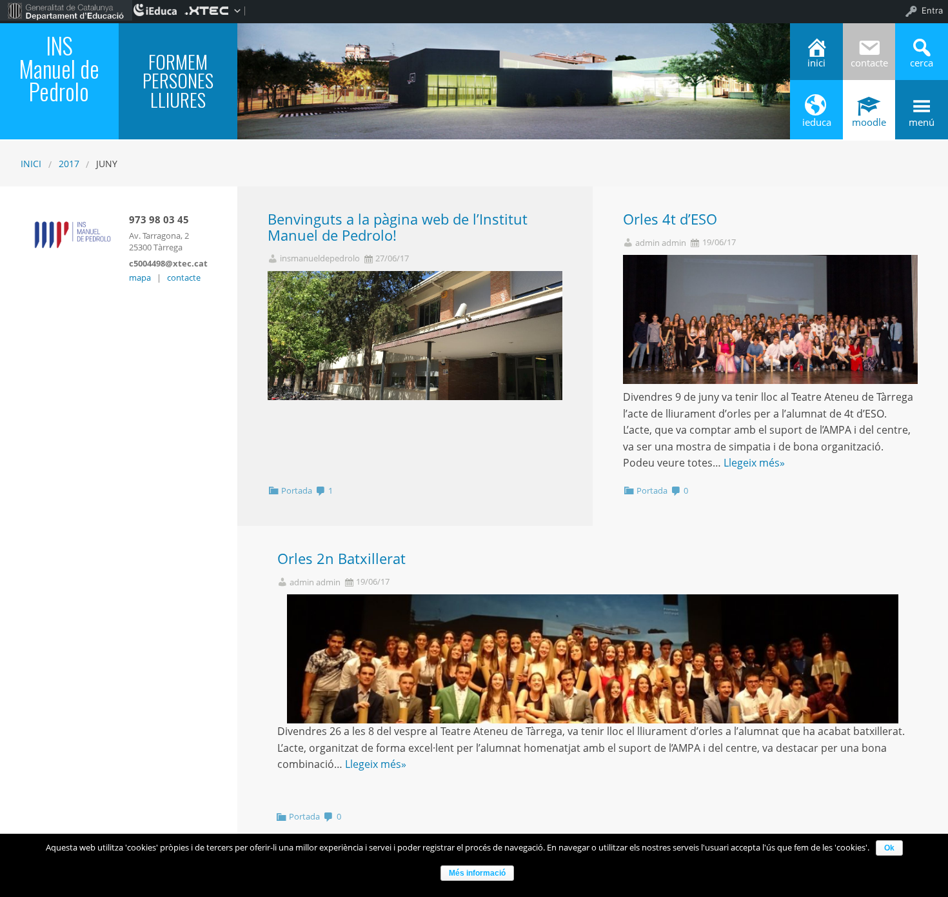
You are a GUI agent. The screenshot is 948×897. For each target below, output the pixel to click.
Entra (932, 10)
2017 (69, 163)
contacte (184, 277)
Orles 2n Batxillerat (341, 558)
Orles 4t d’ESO (670, 219)
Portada (296, 490)
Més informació (477, 873)
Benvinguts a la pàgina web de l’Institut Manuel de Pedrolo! (398, 227)
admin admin (660, 243)
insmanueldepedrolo (320, 258)
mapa (140, 277)
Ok (889, 847)
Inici (31, 163)
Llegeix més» (754, 463)
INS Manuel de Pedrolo (59, 68)
